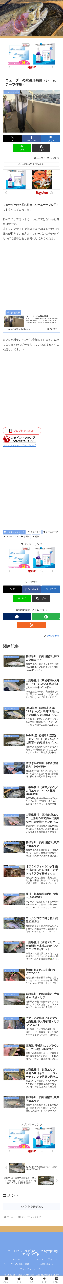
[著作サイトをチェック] (17, 616)
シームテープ (52, 532)
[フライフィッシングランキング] (19, 438)
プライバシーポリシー (31, 1269)
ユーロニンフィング (46, 1259)
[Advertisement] (31, 277)
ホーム (16, 1259)
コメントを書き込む (31, 1206)
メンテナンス (12, 536)
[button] (41, 148)
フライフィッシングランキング (19, 445)
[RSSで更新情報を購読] (31, 625)
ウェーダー (36, 532)
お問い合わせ (46, 1264)
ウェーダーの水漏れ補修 (16, 1264)
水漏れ (27, 536)
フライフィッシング (15, 532)
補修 (37, 536)
